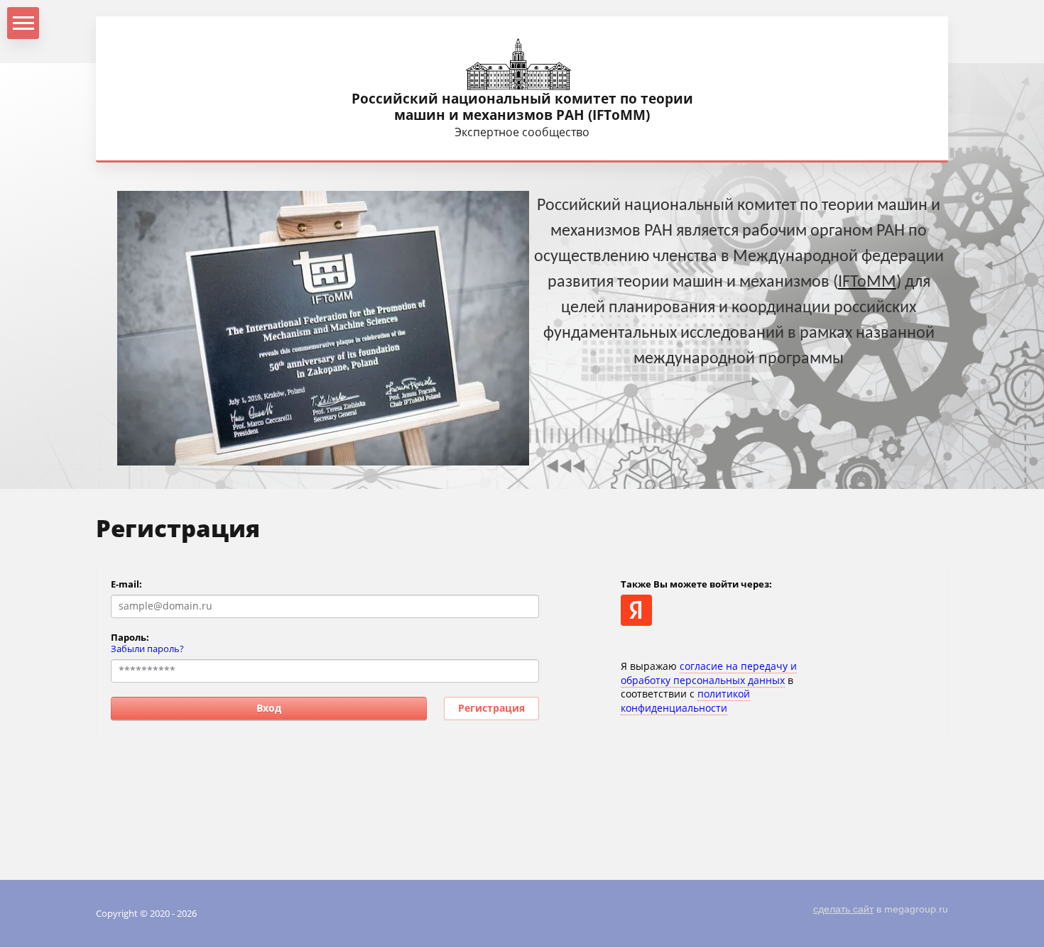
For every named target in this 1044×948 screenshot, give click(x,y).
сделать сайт (843, 909)
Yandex (636, 610)
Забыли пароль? (147, 648)
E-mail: (126, 584)
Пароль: (130, 637)
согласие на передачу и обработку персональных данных (709, 673)
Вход (268, 708)
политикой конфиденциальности (685, 701)
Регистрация (491, 708)
